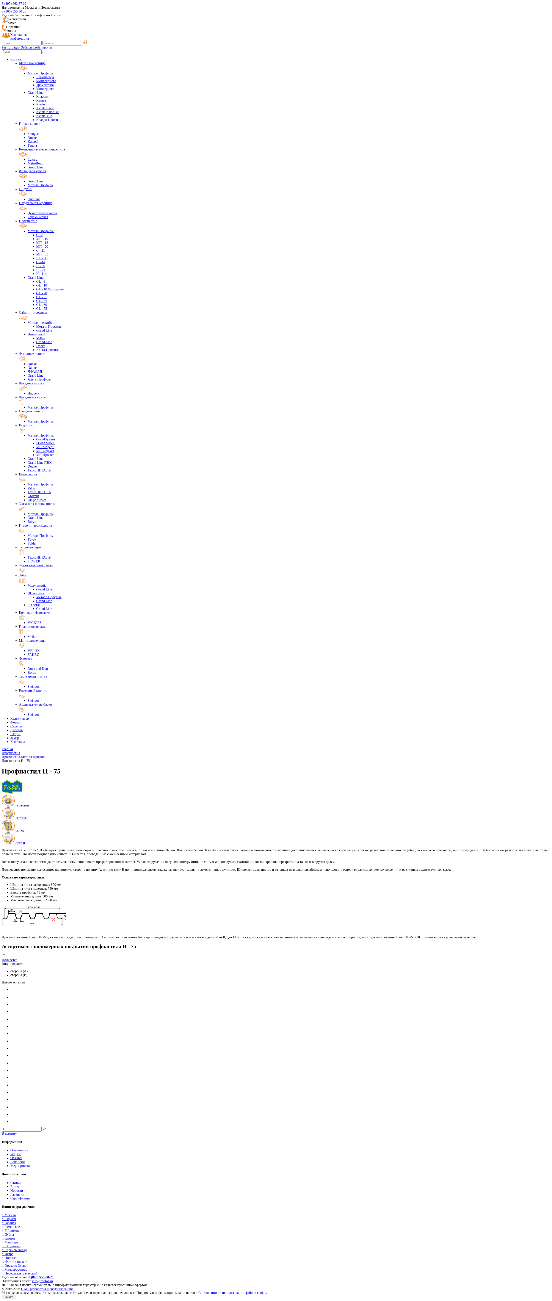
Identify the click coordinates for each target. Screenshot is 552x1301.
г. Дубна (8, 1234)
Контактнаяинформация (19, 36)
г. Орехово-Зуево (14, 1265)
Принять (8, 1297)
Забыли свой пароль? (36, 47)
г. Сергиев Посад (14, 1250)
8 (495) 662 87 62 (14, 3)
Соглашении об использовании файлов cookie (232, 1293)
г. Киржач (9, 1219)
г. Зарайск (9, 1223)
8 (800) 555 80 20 (14, 11)
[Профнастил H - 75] (34, 933)
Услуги (15, 1154)
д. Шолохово (11, 1230)
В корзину (9, 1133)
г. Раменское (11, 1227)
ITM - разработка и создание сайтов (47, 1289)
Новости (16, 1190)
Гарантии (17, 1194)
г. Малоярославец (14, 1269)
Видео (15, 1186)
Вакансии (17, 1162)
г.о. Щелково (11, 1246)
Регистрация (11, 47)
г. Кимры (8, 1238)
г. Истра (7, 1254)
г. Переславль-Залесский (20, 1273)
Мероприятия (20, 1166)
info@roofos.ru (42, 1281)
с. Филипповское (14, 1261)
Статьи (15, 1183)
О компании (19, 1150)
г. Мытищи (10, 1242)
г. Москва (9, 1215)
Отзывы (16, 1158)
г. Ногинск (9, 1258)
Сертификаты (20, 1198)
